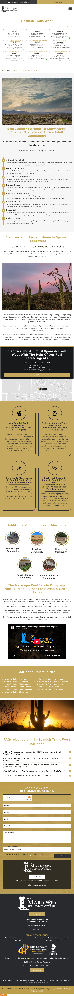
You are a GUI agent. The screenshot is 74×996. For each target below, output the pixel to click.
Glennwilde (65, 938)
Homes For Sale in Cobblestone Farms (19, 684)
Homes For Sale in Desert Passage (18, 689)
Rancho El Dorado (52, 940)
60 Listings (69, 26)
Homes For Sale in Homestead (51, 679)
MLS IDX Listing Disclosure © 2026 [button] (24, 70)
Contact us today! (57, 450)
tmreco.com (40, 367)
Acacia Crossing (11, 938)
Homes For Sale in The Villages (51, 689)
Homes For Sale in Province (15, 679)
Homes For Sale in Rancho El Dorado (53, 682)
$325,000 (60, 57)
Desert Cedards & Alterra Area (46, 938)
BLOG (41, 991)
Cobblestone (25, 938)
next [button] (70, 64)
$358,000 (36, 45)
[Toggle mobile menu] (71, 8)
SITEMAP (34, 991)
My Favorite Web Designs (62, 989)
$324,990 (60, 44)
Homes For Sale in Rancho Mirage (52, 684)
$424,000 (13, 46)
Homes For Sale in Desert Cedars (17, 687)
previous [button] (4, 64)
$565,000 (13, 34)
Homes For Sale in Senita (49, 687)
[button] (37, 753)
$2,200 (13, 57)
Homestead (19, 940)
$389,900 (36, 34)
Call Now (3, 995)
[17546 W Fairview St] (60, 40)
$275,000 (36, 56)
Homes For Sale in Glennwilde (16, 692)
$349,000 (59, 34)
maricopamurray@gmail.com (39, 370)
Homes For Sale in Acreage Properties (19, 682)
